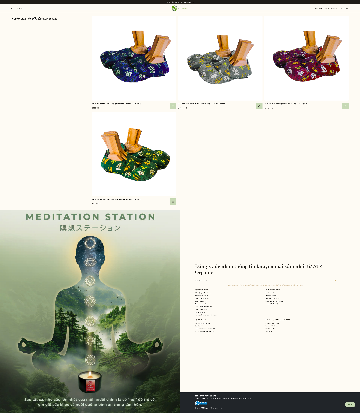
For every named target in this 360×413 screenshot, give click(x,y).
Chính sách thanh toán (202, 298)
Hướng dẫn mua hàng (201, 296)
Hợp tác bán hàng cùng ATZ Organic (206, 315)
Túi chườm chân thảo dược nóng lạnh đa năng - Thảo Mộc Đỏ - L (286, 104)
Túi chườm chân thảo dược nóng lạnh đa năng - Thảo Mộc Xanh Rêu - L (117, 199)
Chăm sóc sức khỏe (271, 296)
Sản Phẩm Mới (270, 293)
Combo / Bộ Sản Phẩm (272, 304)
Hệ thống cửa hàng (331, 8)
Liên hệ (350, 405)
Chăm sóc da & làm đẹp (273, 298)
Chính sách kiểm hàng (201, 309)
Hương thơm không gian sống (274, 301)
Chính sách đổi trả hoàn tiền (203, 307)
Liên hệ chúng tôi (200, 312)
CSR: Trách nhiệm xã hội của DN (205, 329)
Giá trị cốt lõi (199, 326)
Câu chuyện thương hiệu (202, 323)
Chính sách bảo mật (201, 301)
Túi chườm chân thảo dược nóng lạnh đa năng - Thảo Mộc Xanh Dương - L (118, 104)
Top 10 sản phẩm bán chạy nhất (204, 331)
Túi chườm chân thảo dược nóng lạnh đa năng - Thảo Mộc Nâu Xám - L (203, 104)
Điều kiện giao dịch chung (202, 293)
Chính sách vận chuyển (202, 304)
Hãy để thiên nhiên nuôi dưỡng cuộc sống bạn (180, 2)
